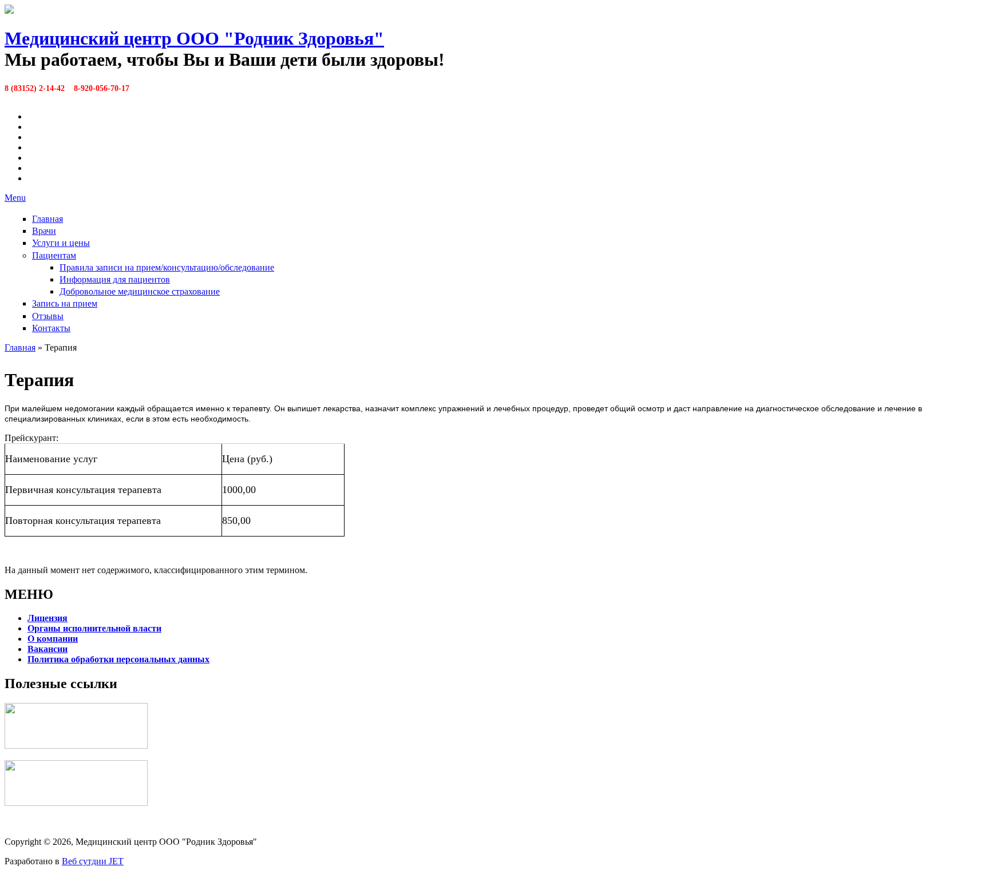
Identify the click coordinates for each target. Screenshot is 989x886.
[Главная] (9, 10)
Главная (47, 219)
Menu (15, 197)
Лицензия (47, 618)
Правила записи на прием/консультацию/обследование (167, 267)
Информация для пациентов (115, 279)
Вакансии (47, 649)
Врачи (44, 231)
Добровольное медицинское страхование (140, 291)
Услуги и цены (61, 243)
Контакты (51, 328)
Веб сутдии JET (93, 861)
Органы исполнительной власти (94, 628)
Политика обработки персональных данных (118, 659)
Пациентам (54, 255)
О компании (52, 638)
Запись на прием (64, 303)
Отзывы (48, 316)
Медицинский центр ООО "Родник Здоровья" (194, 38)
